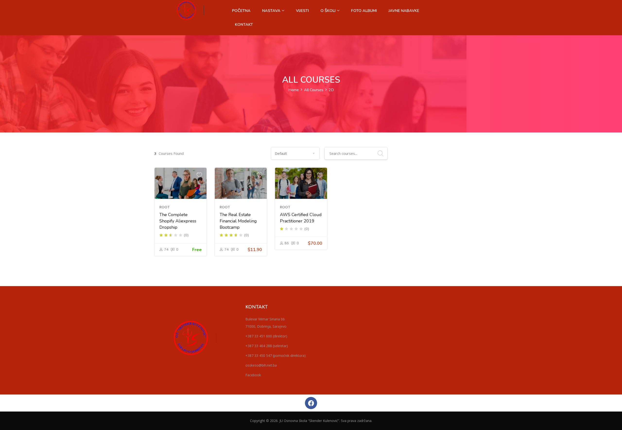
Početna (241, 10)
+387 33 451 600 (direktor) (266, 336)
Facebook (253, 375)
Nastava (271, 10)
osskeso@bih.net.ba (261, 365)
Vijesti (302, 10)
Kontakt (244, 24)
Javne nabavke (404, 10)
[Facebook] (311, 403)
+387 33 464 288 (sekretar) (266, 345)
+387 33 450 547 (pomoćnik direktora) (275, 355)
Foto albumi (364, 10)
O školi (328, 10)
